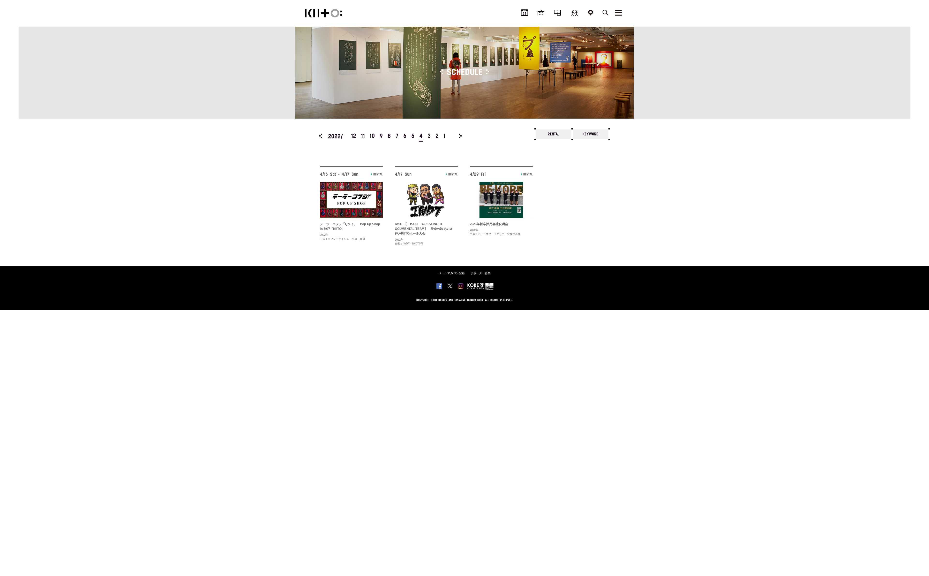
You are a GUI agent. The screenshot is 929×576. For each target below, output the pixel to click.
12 (353, 136)
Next (460, 136)
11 (363, 136)
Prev (320, 136)
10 (372, 136)
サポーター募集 (480, 273)
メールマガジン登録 (452, 273)
